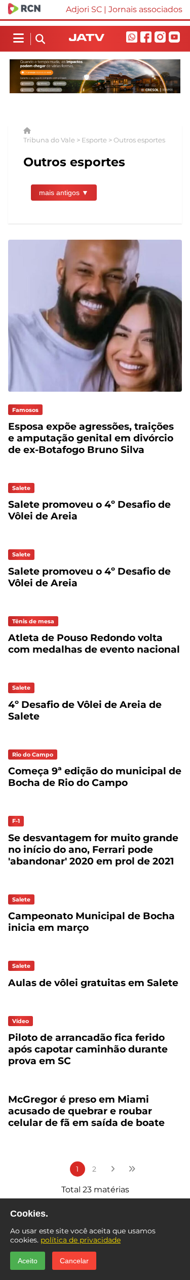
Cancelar (74, 1261)
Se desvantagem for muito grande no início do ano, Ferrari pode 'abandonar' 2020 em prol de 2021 (93, 849)
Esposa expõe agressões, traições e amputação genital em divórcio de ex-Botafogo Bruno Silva (91, 438)
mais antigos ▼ (64, 193)
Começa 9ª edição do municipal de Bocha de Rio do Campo (94, 776)
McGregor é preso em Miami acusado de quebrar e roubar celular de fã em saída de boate (86, 1111)
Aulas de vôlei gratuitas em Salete (93, 983)
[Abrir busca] (40, 39)
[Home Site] (86, 38)
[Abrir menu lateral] (18, 38)
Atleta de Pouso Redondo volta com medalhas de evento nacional (94, 643)
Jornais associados (145, 9)
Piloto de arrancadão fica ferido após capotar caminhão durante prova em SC (88, 1049)
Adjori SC (84, 9)
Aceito (27, 1261)
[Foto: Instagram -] (95, 394)
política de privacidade (81, 1240)
